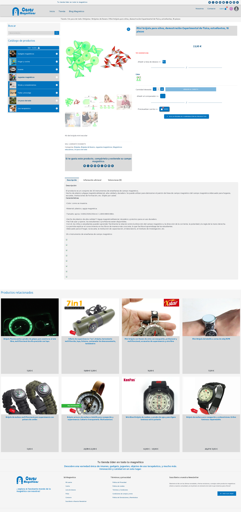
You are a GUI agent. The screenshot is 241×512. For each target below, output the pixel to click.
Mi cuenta (69, 482)
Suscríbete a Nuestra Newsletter (76, 501)
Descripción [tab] (72, 180)
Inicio (52, 11)
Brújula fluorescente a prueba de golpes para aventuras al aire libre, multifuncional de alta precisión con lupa (30, 340)
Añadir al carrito (190, 89)
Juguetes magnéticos (104, 147)
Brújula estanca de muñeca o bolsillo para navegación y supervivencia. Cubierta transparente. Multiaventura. (90, 418)
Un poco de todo (75, 19)
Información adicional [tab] (92, 180)
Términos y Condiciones (120, 490)
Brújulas (86, 19)
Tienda (62, 11)
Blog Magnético (76, 11)
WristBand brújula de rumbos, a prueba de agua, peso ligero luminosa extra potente (151, 418)
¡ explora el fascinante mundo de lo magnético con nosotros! (34, 490)
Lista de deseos (71, 490)
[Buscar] (56, 33)
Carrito (68, 486)
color (138, 74)
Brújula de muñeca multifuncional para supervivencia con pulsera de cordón (30, 418)
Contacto (211, 8)
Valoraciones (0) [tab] (115, 180)
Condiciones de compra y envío (122, 494)
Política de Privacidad (119, 482)
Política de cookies (118, 486)
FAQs (67, 494)
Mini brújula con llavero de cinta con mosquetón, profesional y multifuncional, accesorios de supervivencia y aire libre (151, 340)
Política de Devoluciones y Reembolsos (125, 497)
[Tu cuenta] (236, 8)
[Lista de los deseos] (231, 8)
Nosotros (200, 8)
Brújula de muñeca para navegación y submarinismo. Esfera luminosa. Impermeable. (211, 418)
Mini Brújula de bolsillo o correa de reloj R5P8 (211, 339)
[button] (209, 2)
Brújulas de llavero (100, 19)
